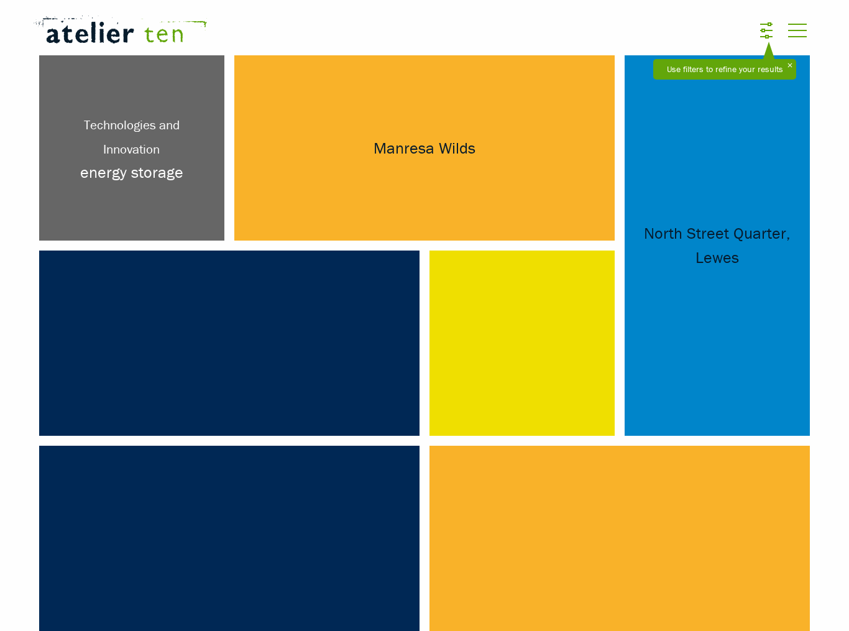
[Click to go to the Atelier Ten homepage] (279, 32)
